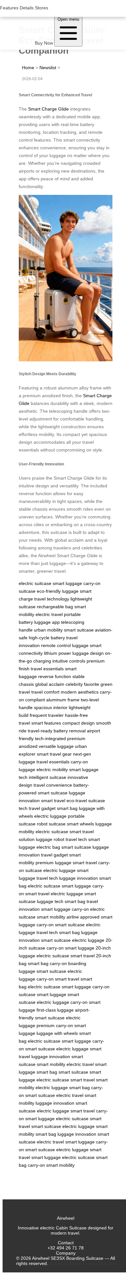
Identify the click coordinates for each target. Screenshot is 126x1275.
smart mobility (51, 916)
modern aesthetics (80, 692)
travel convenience (53, 785)
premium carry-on (55, 1025)
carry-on (80, 909)
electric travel (49, 614)
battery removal (70, 730)
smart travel (53, 800)
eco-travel (77, 800)
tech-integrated (50, 738)
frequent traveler (47, 715)
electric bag (48, 847)
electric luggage (50, 816)
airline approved (83, 916)
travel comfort (45, 692)
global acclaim (49, 684)
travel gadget (42, 808)
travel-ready (40, 730)
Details (27, 7)
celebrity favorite (82, 684)
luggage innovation (78, 878)
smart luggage (67, 583)
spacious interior (51, 707)
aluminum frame (62, 699)
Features (9, 7)
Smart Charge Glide (48, 109)
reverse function (54, 676)
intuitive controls (68, 661)
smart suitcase (79, 629)
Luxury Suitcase (99, 1263)
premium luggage (53, 862)
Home (28, 67)
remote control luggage (65, 645)
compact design (78, 723)
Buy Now (44, 43)
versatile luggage (56, 746)
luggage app (47, 622)
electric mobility (52, 769)
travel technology (51, 598)
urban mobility (48, 629)
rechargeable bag (55, 606)
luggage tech (50, 901)
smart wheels (80, 823)
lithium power (57, 653)
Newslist (47, 67)
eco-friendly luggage (58, 591)
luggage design (88, 653)
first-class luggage (55, 1010)
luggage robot (50, 839)
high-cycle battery (47, 637)
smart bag (67, 808)
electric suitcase (35, 583)
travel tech (76, 839)
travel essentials (47, 668)
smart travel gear (54, 754)
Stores (41, 7)
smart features (46, 723)
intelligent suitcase (47, 777)
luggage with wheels (57, 1033)
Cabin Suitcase (66, 1263)
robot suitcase (51, 823)
